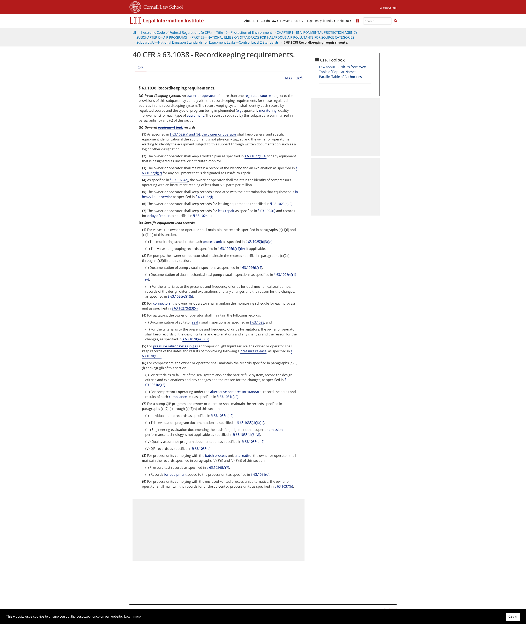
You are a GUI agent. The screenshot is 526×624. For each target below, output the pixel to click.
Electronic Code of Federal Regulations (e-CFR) (176, 32)
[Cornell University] (135, 6)
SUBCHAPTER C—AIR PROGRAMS (161, 37)
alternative (243, 455)
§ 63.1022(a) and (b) (185, 134)
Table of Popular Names (337, 72)
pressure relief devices (170, 346)
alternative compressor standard (236, 392)
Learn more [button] (132, 616)
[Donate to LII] (357, 21)
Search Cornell (388, 7)
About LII (250, 21)
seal (195, 322)
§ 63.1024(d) (202, 215)
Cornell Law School (162, 6)
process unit (212, 241)
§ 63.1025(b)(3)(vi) (259, 241)
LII (134, 32)
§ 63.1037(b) (284, 486)
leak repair (226, 211)
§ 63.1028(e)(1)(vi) (195, 339)
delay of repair (158, 215)
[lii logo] (176, 20)
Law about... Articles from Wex (342, 67)
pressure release (253, 351)
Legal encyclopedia (320, 21)
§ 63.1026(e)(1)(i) (180, 296)
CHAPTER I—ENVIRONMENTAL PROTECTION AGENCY (317, 32)
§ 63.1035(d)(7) (253, 441)
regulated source (258, 95)
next (299, 77)
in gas (193, 346)
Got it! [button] (513, 616)
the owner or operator (219, 134)
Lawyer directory (291, 21)
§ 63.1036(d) (260, 474)
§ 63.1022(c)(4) (255, 156)
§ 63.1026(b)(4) (251, 267)
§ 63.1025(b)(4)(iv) (231, 248)
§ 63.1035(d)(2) (222, 415)
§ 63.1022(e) (179, 180)
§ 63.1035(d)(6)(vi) (246, 434)
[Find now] (395, 21)
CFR (140, 67)
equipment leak (170, 127)
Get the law (268, 21)
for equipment (175, 474)
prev (288, 77)
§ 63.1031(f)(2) (227, 396)
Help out (343, 21)
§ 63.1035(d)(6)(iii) (250, 422)
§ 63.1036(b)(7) (218, 467)
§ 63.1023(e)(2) (281, 204)
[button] (395, 20)
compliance (178, 396)
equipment (195, 115)
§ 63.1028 (257, 322)
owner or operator (201, 95)
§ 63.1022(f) (204, 197)
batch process (216, 455)
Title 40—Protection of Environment (244, 32)
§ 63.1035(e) (201, 448)
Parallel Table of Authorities (340, 76)
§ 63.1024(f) (266, 211)
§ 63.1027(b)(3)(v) (185, 308)
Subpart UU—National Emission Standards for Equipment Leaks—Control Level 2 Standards (207, 42)
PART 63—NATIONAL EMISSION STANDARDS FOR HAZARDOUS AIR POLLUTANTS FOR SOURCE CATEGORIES (273, 37)
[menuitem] (250, 21)
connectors (162, 303)
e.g (239, 110)
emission (276, 429)
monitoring (268, 110)
